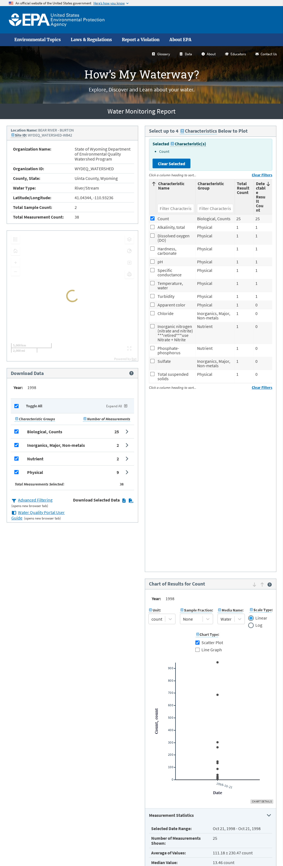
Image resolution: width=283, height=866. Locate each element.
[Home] (57, 20)
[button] (72, 431)
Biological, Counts (44, 431)
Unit (156, 610)
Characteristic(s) (190, 143)
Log (258, 625)
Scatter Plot (212, 642)
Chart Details (262, 801)
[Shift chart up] (262, 584)
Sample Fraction (198, 610)
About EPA (180, 39)
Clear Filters (262, 175)
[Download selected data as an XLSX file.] (124, 500)
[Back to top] (267, 850)
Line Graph (211, 649)
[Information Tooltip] (131, 373)
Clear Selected (171, 163)
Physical (35, 472)
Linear (261, 618)
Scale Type (262, 609)
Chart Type (209, 634)
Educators (238, 54)
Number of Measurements (108, 418)
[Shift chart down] (254, 584)
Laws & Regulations (91, 39)
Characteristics (201, 131)
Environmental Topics (37, 39)
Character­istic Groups (37, 418)
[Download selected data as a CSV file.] (130, 500)
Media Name (232, 610)
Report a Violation (140, 39)
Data (188, 54)
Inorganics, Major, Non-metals (56, 445)
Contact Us (269, 54)
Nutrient (35, 458)
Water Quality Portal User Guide (38, 515)
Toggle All (34, 405)
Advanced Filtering (35, 500)
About (211, 54)
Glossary (163, 54)
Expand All (114, 406)
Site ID (20, 135)
